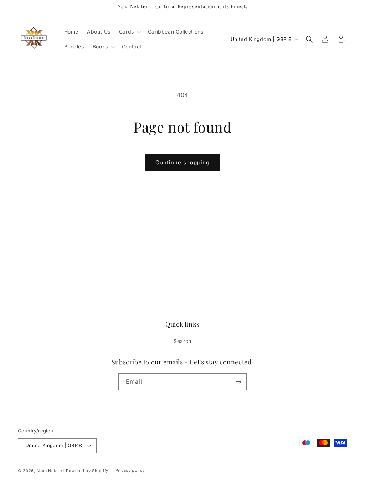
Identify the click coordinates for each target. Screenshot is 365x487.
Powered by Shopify (87, 470)
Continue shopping (182, 162)
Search (182, 341)
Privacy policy (130, 470)
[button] (129, 31)
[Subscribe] (238, 381)
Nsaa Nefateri (51, 470)
